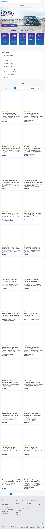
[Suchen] (37, 1)
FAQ (28, 508)
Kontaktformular (5, 513)
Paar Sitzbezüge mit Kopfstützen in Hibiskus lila (33, 448)
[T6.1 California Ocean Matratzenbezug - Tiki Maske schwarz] (11, 369)
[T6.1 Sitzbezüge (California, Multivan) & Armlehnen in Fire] (33, 135)
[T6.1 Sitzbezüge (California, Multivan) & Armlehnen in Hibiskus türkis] (11, 201)
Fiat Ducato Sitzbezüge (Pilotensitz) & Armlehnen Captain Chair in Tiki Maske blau (32, 280)
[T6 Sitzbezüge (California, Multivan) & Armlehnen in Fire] (33, 401)
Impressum (30, 505)
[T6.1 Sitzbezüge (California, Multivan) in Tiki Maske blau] (11, 135)
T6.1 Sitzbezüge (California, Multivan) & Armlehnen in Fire (33, 148)
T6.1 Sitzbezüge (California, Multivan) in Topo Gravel (33, 214)
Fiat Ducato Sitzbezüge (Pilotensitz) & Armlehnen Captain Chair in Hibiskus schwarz (32, 348)
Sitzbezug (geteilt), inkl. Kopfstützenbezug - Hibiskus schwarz (11, 181)
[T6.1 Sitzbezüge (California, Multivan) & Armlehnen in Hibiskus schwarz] (11, 301)
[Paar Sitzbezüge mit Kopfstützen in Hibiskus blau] (33, 168)
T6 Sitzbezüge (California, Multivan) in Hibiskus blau (32, 247)
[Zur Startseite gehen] (6, 1)
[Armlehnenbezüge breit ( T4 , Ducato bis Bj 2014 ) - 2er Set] (11, 468)
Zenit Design (15, 526)
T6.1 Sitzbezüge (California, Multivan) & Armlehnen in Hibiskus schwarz (11, 314)
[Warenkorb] (42, 1)
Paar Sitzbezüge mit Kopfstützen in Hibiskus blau (33, 181)
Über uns (29, 503)
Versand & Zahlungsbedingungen (21, 507)
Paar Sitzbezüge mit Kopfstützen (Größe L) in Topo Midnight (10, 448)
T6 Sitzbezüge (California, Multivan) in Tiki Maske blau (11, 247)
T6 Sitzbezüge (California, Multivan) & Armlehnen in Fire (32, 414)
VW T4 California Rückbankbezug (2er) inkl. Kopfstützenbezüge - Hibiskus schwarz (32, 382)
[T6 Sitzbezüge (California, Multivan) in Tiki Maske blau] (11, 235)
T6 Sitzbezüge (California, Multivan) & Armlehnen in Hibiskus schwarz (10, 348)
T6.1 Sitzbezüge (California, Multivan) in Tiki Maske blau (11, 147)
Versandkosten (41, 526)
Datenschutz (19, 517)
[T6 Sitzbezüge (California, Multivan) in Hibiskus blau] (33, 235)
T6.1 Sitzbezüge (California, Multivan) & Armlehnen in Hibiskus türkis (11, 214)
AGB (17, 514)
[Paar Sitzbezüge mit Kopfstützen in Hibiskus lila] (33, 435)
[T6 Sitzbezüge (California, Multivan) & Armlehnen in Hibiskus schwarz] (11, 335)
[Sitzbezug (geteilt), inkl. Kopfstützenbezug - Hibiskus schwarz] (11, 168)
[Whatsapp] (39, 506)
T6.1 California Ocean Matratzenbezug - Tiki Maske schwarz (11, 382)
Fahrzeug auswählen (9, 25)
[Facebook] (39, 505)
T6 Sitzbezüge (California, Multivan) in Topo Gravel (10, 414)
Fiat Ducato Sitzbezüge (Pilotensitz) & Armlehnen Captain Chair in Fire (32, 114)
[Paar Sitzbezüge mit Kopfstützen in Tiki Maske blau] (11, 101)
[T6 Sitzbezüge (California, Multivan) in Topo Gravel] (11, 401)
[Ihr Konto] (40, 1)
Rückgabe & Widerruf (19, 511)
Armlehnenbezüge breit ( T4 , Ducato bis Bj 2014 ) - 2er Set (11, 480)
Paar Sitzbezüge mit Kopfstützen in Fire (30, 314)
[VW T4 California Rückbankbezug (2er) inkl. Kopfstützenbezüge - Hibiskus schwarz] (33, 369)
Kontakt (18, 503)
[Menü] (35, 1)
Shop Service (20, 500)
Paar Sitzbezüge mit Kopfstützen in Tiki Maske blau (10, 114)
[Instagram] (41, 505)
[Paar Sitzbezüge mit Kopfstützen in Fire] (33, 301)
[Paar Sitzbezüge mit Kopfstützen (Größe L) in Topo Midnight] (11, 435)
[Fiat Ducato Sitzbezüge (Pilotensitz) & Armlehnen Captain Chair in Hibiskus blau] (33, 468)
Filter (23, 83)
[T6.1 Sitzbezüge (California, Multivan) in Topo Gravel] (33, 201)
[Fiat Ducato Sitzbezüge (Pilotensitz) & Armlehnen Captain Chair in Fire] (33, 101)
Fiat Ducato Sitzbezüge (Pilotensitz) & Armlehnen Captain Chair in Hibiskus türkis (10, 280)
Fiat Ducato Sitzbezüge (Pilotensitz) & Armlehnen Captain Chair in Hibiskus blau (32, 481)
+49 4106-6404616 (5, 507)
